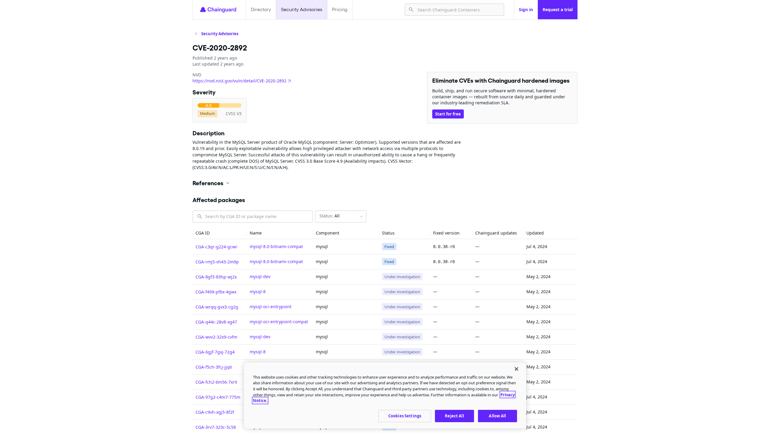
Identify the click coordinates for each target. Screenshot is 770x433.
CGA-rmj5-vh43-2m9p (217, 262)
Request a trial (558, 9)
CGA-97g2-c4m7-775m (218, 397)
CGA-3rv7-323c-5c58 (216, 427)
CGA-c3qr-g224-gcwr (216, 247)
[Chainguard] (218, 9)
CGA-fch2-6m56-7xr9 (216, 382)
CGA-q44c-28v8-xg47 (216, 322)
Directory (261, 9)
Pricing (339, 9)
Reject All (454, 415)
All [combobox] (329, 216)
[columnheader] (219, 233)
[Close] (516, 369)
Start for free (448, 114)
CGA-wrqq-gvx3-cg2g (217, 307)
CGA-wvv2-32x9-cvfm (216, 337)
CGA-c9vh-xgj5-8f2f (215, 412)
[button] (385, 183)
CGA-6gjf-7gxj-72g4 (215, 352)
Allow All (497, 415)
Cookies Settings (404, 415)
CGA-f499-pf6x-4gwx (216, 292)
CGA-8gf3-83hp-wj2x (216, 277)
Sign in (526, 9)
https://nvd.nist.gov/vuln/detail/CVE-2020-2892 (239, 81)
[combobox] (458, 9)
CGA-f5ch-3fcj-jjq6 (214, 367)
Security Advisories (301, 9)
